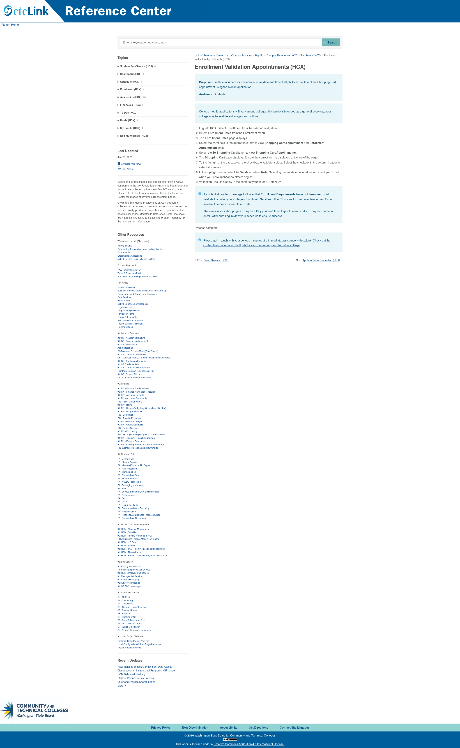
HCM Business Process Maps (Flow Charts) (139, 538)
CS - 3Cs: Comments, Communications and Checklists (144, 357)
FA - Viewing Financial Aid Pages (134, 465)
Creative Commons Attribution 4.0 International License (248, 744)
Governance (124, 300)
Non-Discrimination (195, 727)
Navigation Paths (126, 313)
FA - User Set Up (126, 458)
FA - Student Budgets (128, 478)
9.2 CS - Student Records (130, 374)
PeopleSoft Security (127, 316)
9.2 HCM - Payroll (126, 545)
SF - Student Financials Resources (134, 629)
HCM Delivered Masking (131, 674)
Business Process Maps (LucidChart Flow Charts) (142, 290)
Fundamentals (125, 252)
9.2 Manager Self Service (130, 576)
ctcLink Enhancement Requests (133, 303)
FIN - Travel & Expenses (129, 418)
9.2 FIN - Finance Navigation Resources (137, 391)
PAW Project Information (129, 269)
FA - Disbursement (126, 494)
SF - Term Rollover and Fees (131, 620)
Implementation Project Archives (133, 640)
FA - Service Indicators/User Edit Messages (138, 491)
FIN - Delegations (126, 414)
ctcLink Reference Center (209, 55)
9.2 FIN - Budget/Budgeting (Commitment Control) (142, 407)
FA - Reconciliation (127, 511)
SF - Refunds (124, 613)
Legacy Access (125, 307)
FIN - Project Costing (128, 427)
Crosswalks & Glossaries (130, 255)
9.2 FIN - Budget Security (130, 411)
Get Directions (258, 727)
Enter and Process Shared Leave (136, 681)
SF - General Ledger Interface (132, 606)
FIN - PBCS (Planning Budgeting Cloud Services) (141, 434)
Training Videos (125, 326)
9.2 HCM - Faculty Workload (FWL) (135, 535)
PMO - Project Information (130, 320)
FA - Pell (122, 498)
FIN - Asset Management (130, 401)
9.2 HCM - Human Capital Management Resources (142, 555)
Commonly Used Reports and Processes (137, 293)
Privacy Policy (161, 727)
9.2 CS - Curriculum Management (134, 367)
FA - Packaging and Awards (131, 485)
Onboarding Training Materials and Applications (141, 248)
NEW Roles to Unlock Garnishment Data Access (145, 666)
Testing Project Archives (129, 647)
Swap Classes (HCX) (216, 260)
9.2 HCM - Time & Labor (129, 552)
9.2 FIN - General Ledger (130, 421)
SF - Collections (125, 603)
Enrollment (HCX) (311, 55)
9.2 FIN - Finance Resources (131, 441)
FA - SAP (122, 488)
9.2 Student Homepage (129, 579)
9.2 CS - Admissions (127, 344)
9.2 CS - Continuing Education (132, 360)
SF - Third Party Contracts (130, 623)
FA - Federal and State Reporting (134, 508)
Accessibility (228, 727)
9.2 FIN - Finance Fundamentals (133, 388)
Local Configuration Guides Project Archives (139, 644)
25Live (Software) (126, 287)
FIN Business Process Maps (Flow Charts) (138, 447)
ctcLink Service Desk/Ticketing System (136, 258)
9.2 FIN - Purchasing (127, 431)
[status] (268, 87)
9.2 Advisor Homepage (129, 582)
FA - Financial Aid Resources (132, 517)
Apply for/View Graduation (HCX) (321, 260)
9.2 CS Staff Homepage (129, 586)
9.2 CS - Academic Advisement (133, 340)
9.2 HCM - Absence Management (134, 528)
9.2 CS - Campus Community (132, 354)
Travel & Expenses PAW (129, 273)
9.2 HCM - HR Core (127, 542)
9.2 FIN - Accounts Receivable (132, 398)
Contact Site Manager (294, 727)
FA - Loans (123, 501)
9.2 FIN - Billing (125, 404)
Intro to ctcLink (125, 245)
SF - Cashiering (125, 600)
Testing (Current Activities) (130, 323)
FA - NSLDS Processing (129, 481)
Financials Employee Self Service (134, 569)
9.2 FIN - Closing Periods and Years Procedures (141, 444)
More (120, 685)
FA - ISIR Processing (127, 468)
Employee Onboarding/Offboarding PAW (137, 276)
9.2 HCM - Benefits (127, 532)
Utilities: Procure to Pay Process (136, 678)
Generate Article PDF (131, 163)
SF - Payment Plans (127, 610)
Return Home (10, 24)
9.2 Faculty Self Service (129, 566)
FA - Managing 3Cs (127, 471)
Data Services (124, 297)
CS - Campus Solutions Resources (134, 377)
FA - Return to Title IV (128, 504)
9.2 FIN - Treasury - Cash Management (136, 437)
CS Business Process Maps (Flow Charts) (138, 351)
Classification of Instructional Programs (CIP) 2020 (146, 670)
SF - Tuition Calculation (129, 626)
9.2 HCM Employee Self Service (133, 572)
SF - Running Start (126, 616)
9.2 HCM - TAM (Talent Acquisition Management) (141, 548)
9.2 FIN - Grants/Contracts (130, 424)
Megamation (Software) (129, 310)
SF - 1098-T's (124, 596)
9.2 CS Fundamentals (128, 364)
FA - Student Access (127, 461)
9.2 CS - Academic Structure (131, 337)
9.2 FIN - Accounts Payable (131, 394)
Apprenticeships (125, 347)
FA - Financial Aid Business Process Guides (139, 514)
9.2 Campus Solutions (239, 55)
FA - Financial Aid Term (129, 475)
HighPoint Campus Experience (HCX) (276, 55)
